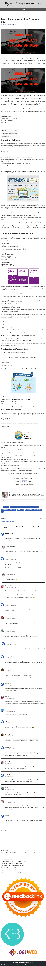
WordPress (31, 962)
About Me (3, 964)
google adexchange (34, 507)
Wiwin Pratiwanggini (6, 24)
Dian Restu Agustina (9, 669)
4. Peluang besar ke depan (6, 136)
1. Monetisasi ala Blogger (6, 132)
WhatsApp (35, 496)
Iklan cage (7, 815)
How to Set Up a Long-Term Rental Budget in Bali (10, 854)
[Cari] (43, 846)
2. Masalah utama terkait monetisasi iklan (9, 133)
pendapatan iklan (37, 509)
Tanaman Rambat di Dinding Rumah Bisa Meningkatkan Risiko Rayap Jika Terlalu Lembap (18, 852)
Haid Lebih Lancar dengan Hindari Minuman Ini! (10, 857)
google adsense (4, 509)
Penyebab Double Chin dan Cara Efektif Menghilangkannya (12, 872)
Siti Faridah (7, 630)
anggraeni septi (8, 721)
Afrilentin (8, 643)
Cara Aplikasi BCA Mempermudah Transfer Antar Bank (11, 863)
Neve (14, 962)
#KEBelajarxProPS (14, 507)
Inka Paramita (8, 747)
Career (8, 964)
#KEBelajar (6, 507)
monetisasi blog (28, 509)
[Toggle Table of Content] (15, 130)
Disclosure (13, 964)
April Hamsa (7, 696)
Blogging (5, 15)
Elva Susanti (7, 787)
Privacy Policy (19, 964)
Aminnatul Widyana (9, 533)
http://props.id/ (24, 480)
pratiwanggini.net (20, 962)
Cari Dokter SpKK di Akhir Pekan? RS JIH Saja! (10, 867)
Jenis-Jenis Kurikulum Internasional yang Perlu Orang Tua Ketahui (13, 861)
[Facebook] (2, 501)
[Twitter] (5, 501)
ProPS (2, 512)
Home (2, 15)
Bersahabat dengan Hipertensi (6, 859)
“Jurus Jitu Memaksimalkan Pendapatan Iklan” (11, 58)
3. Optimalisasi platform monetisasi (8, 135)
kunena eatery (20, 509)
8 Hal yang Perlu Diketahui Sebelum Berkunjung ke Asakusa (12, 865)
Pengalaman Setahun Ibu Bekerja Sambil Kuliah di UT (11, 869)
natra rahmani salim (9, 604)
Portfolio (25, 964)
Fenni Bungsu (8, 709)
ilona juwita (12, 509)
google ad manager (24, 507)
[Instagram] (3, 501)
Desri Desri (7, 761)
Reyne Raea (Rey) (8, 585)
